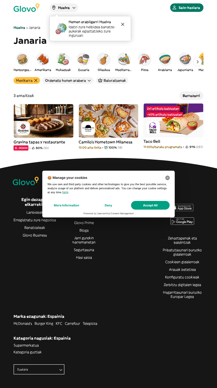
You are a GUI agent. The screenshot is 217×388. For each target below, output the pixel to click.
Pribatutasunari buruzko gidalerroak (182, 252)
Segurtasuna (84, 250)
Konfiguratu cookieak (182, 277)
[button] (22, 62)
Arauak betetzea (182, 269)
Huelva (19, 27)
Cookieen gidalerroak (182, 262)
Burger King (44, 323)
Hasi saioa (84, 257)
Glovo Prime (84, 223)
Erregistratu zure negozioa (35, 220)
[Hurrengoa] (197, 62)
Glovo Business (35, 235)
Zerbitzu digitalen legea (182, 285)
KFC (59, 323)
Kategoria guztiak (28, 352)
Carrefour (72, 323)
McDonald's (23, 323)
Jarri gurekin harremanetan (84, 240)
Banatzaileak (34, 227)
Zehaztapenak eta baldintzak (182, 240)
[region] (108, 62)
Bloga (84, 230)
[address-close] (122, 24)
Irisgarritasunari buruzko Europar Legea (182, 294)
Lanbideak (34, 212)
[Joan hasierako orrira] (26, 7)
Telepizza (90, 323)
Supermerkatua (26, 345)
